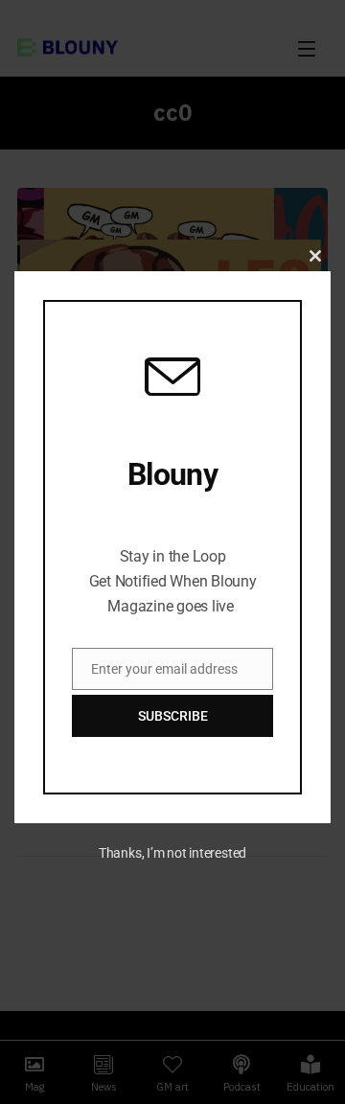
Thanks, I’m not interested (172, 853)
